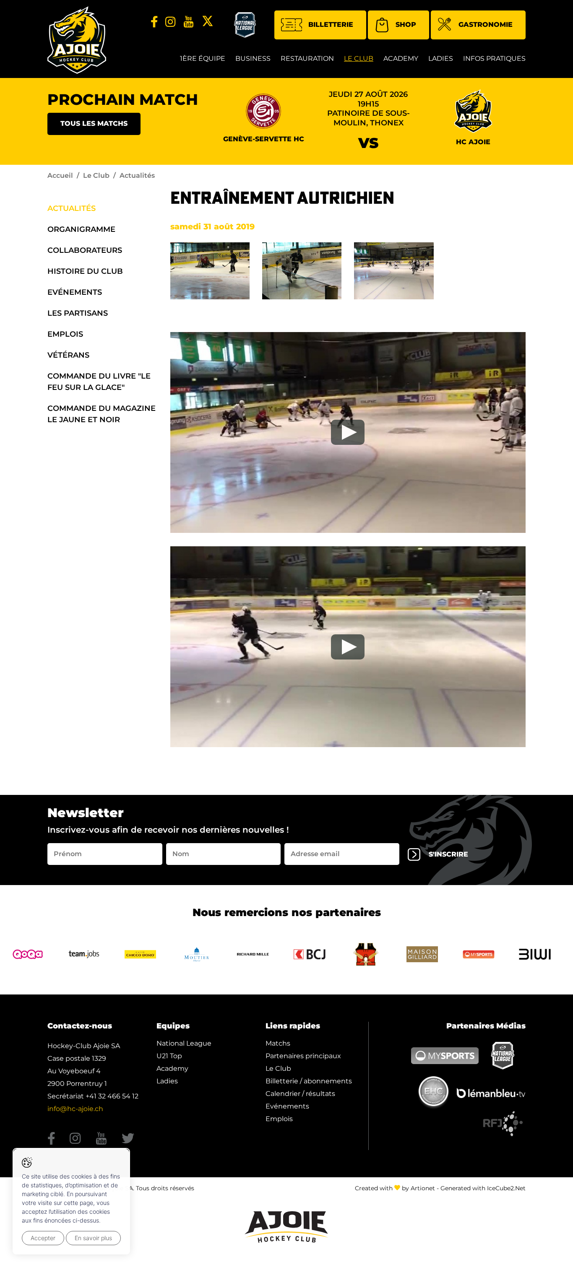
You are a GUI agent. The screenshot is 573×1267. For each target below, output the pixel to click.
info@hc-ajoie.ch (75, 1109)
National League (183, 1043)
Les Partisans (77, 313)
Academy (400, 58)
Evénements (74, 292)
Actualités (71, 208)
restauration (307, 58)
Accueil (60, 175)
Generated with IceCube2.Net (483, 1188)
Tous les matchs (94, 123)
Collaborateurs (84, 250)
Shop (406, 25)
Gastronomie (485, 25)
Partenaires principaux (303, 1056)
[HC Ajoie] (76, 40)
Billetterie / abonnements (309, 1081)
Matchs (278, 1043)
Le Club (358, 58)
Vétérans (68, 355)
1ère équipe (202, 58)
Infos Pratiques (494, 58)
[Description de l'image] (210, 270)
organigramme (81, 229)
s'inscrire (448, 854)
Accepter (43, 1237)
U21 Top (169, 1056)
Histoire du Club (85, 271)
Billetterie (330, 25)
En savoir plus (93, 1237)
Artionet (423, 1188)
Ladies (440, 58)
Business (253, 58)
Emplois (65, 334)
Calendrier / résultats (300, 1094)
